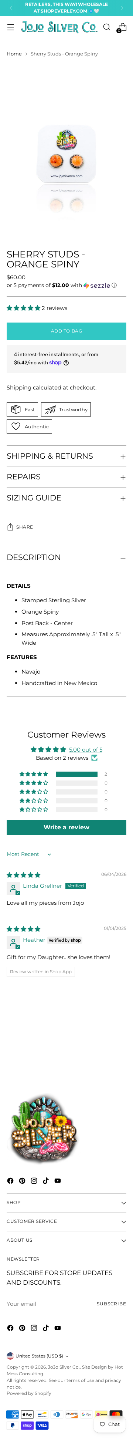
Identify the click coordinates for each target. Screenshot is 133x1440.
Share (24, 527)
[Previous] (11, 8)
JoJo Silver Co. (64, 1367)
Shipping (19, 387)
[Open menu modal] (10, 27)
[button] (66, 285)
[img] (23, 874)
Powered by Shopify (29, 1393)
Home (14, 54)
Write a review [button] (66, 827)
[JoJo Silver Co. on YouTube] (58, 1182)
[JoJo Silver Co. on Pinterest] (22, 1182)
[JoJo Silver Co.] (58, 27)
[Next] (122, 8)
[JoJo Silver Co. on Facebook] (11, 1182)
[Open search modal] (106, 27)
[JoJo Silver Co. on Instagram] (34, 1182)
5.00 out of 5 (85, 749)
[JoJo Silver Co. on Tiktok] (46, 1182)
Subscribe (111, 1303)
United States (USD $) (39, 1356)
